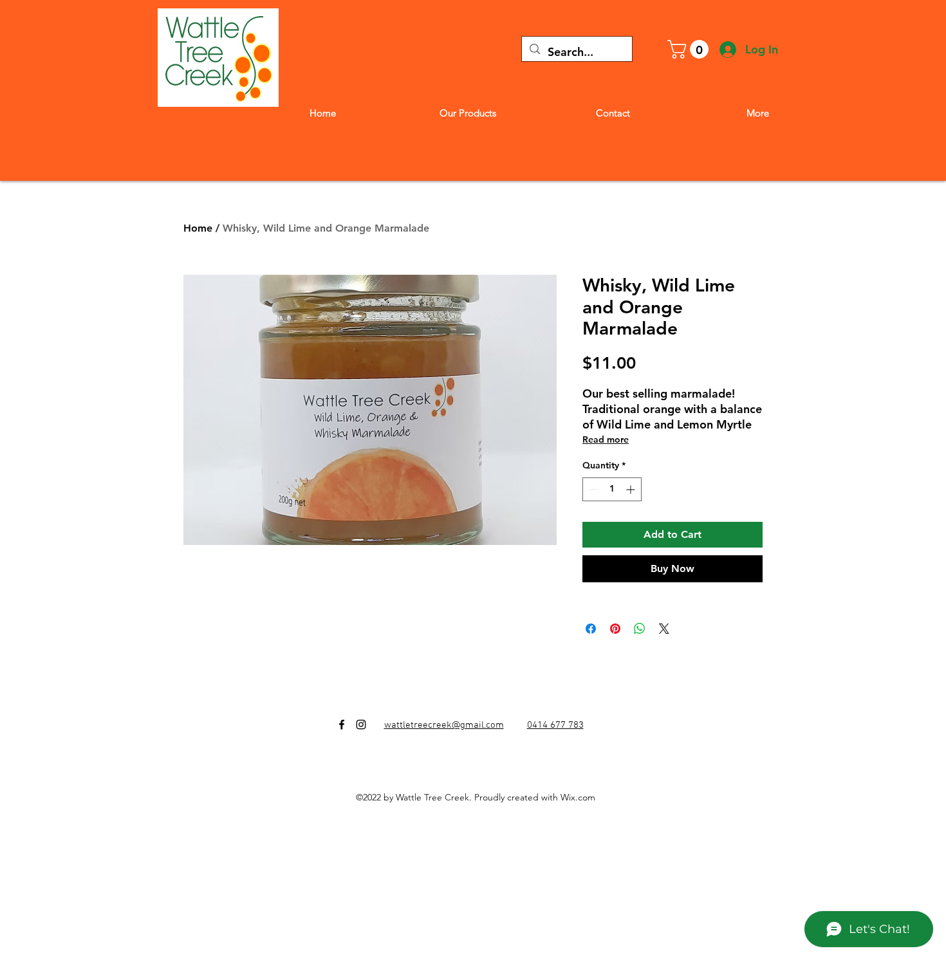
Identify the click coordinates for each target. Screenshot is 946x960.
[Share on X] (664, 628)
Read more (605, 439)
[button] (690, 49)
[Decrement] (592, 489)
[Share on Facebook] (590, 628)
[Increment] (632, 489)
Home (197, 228)
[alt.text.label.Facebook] (341, 724)
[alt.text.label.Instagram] (361, 724)
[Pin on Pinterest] (615, 628)
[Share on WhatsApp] (639, 628)
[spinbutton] (612, 489)
